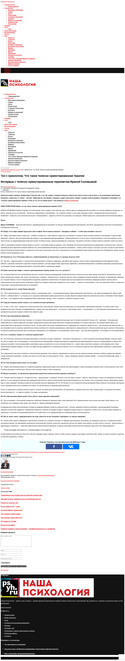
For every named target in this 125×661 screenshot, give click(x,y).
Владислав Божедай (9, 186)
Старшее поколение (15, 17)
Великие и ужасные (15, 45)
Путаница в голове (8, 521)
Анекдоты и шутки (15, 55)
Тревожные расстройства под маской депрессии (21, 495)
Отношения (12, 24)
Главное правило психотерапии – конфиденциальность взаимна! (28, 529)
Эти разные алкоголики (11, 514)
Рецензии (11, 43)
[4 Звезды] (28, 188)
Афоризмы (12, 53)
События (11, 39)
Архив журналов (10, 618)
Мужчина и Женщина (15, 10)
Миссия (7, 69)
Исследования (9, 32)
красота (10, 452)
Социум (7, 25)
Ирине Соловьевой (71, 200)
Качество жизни (10, 31)
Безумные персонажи (16, 46)
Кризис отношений (15, 20)
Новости (11, 38)
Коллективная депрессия (11, 510)
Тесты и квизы (13, 65)
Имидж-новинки (14, 64)
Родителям (12, 15)
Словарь (11, 57)
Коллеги (11, 19)
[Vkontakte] (71, 447)
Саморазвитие (13, 6)
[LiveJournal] (9, 455)
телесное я (60, 452)
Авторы (7, 72)
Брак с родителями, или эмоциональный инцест (19, 653)
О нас (6, 620)
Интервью (11, 50)
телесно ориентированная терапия (45, 452)
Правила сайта (9, 615)
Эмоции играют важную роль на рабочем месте (21, 499)
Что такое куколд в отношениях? (15, 644)
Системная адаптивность (11, 518)
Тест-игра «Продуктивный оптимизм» (21, 58)
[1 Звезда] (4, 188)
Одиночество (13, 22)
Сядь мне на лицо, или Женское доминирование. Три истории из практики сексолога (31, 649)
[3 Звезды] (20, 188)
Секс (10, 29)
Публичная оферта (10, 633)
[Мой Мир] (5, 455)
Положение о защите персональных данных (19, 631)
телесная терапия (28, 452)
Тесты (6, 34)
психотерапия (17, 452)
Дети (10, 13)
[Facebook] (53, 447)
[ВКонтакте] (1, 455)
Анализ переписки (14, 60)
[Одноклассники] (3, 455)
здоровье (4, 452)
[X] (7, 455)
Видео (10, 52)
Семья (10, 12)
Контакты (8, 70)
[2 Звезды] (12, 188)
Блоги (10, 41)
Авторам (7, 625)
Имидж (10, 48)
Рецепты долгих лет (9, 503)
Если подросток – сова (10, 506)
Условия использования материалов (16, 623)
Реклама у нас (9, 628)
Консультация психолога (17, 62)
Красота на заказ (8, 525)
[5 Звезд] (35, 188)
